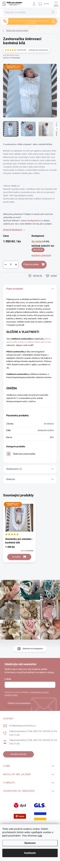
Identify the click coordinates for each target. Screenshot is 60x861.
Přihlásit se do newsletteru (19, 703)
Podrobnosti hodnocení (38, 50)
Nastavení (30, 843)
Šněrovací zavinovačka (24, 454)
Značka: (11, 58)
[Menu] (56, 4)
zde (40, 835)
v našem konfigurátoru (29, 220)
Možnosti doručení (41, 255)
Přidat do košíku (31, 264)
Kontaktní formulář (18, 754)
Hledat (53, 12)
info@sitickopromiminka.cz (22, 725)
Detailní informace (12, 230)
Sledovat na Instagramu (33, 649)
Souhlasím (30, 853)
